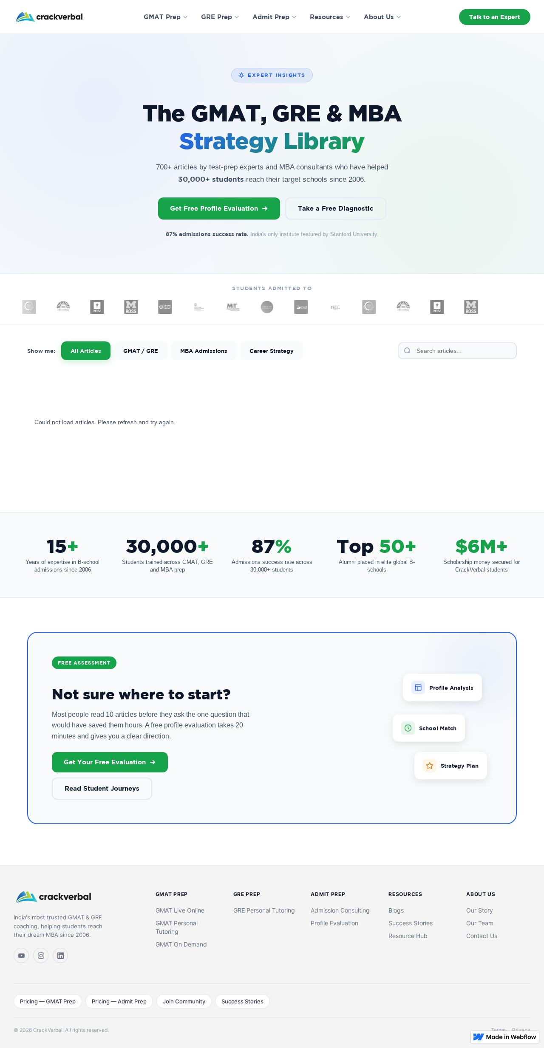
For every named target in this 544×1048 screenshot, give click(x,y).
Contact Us (481, 935)
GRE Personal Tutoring (264, 910)
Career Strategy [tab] (271, 350)
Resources (326, 16)
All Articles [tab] (86, 350)
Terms (498, 1030)
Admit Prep (270, 16)
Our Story (479, 910)
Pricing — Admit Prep (119, 1001)
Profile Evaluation (334, 923)
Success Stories (410, 923)
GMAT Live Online (180, 910)
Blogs (396, 910)
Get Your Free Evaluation (105, 762)
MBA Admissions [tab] (203, 350)
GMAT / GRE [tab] (140, 350)
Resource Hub (408, 935)
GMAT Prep (162, 16)
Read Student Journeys (102, 788)
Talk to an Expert (494, 16)
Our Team (479, 923)
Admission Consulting (340, 910)
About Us (379, 16)
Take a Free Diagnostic (336, 208)
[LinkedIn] (60, 955)
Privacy (521, 1030)
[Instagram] (40, 955)
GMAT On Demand (181, 944)
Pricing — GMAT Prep (48, 1001)
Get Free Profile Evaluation (214, 208)
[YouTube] (21, 955)
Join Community (184, 1001)
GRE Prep (216, 16)
